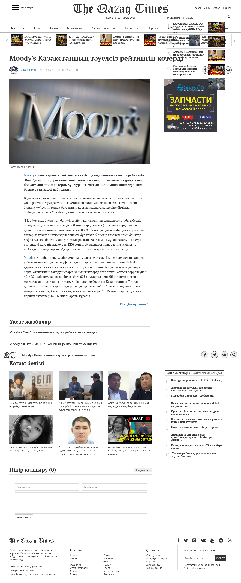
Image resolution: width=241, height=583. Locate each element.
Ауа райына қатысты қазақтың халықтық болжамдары (191, 389)
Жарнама (151, 561)
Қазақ (198, 8)
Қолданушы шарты (156, 558)
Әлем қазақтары (79, 567)
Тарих (73, 561)
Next (234, 41)
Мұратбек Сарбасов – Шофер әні (192, 395)
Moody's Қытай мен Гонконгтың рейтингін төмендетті (53, 344)
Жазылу (220, 558)
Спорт (106, 567)
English (227, 8)
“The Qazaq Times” (133, 304)
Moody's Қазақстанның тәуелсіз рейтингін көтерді (58, 355)
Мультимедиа (111, 571)
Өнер (106, 561)
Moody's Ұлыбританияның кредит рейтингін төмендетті (54, 332)
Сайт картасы (153, 564)
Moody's (30, 175)
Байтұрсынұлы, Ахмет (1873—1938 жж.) (196, 380)
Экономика (74, 28)
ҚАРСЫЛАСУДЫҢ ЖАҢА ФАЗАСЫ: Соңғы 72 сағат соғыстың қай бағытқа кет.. (188, 28)
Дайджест (108, 574)
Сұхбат (153, 28)
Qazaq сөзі (75, 564)
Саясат (107, 555)
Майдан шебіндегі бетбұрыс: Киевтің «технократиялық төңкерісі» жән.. (185, 70)
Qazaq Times (28, 69)
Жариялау (24, 517)
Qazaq (216, 8)
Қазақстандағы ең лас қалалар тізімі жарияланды (195, 405)
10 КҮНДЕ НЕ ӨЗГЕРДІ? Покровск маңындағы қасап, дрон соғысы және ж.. (189, 42)
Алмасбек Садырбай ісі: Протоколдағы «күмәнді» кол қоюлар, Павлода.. (188, 54)
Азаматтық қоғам (103, 28)
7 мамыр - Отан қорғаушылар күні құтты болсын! (194, 455)
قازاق (207, 8)
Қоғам (53, 28)
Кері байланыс (154, 567)
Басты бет (17, 28)
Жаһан (37, 28)
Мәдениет (108, 558)
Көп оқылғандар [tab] (178, 373)
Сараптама (132, 28)
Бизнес (74, 574)
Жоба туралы (153, 555)
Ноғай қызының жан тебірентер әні (195, 427)
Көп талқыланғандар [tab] (207, 373)
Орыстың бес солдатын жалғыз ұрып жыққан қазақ (195, 412)
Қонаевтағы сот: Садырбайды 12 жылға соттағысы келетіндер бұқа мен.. (187, 84)
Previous (6, 41)
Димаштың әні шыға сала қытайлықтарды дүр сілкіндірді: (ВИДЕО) (192, 437)
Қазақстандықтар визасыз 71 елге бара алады (196, 447)
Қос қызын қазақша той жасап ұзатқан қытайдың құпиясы (196, 420)
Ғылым (107, 564)
